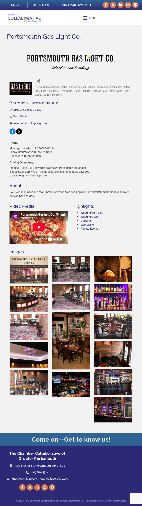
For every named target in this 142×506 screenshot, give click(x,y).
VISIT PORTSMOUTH (76, 5)
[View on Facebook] (13, 133)
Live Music (87, 225)
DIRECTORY (41, 5)
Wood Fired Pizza (92, 213)
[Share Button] (39, 81)
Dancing (86, 221)
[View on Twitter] (19, 133)
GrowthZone (119, 500)
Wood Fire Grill (90, 217)
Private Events (89, 228)
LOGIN (15, 5)
